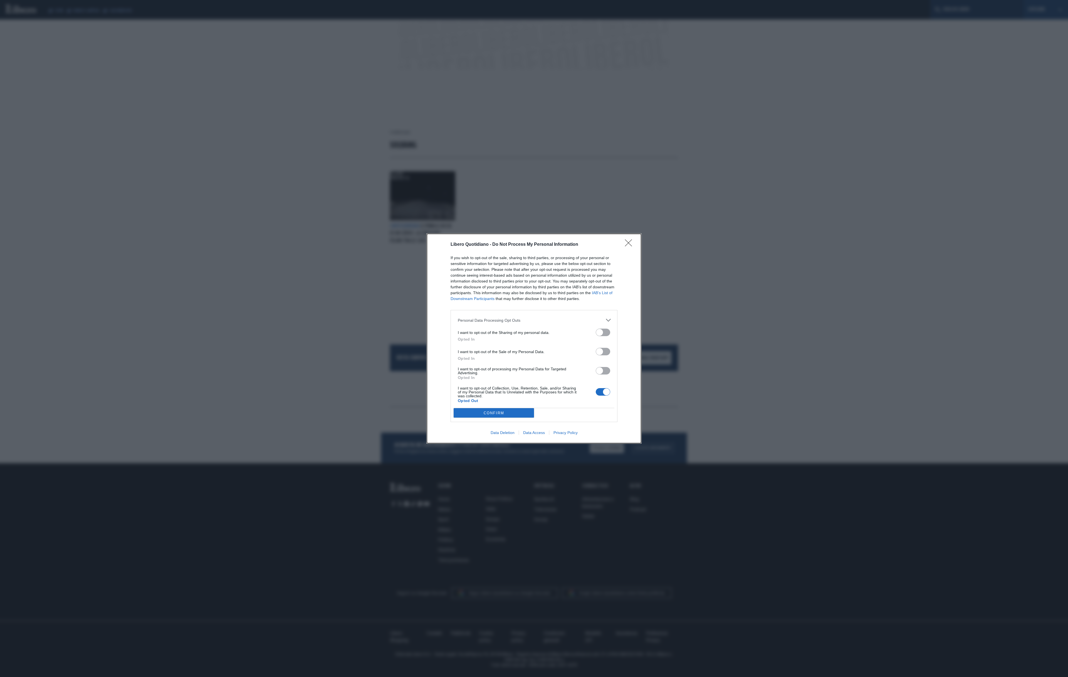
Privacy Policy (565, 432)
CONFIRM (494, 413)
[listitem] (534, 320)
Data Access (534, 432)
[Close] (630, 244)
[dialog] (534, 338)
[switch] (603, 332)
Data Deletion (503, 432)
